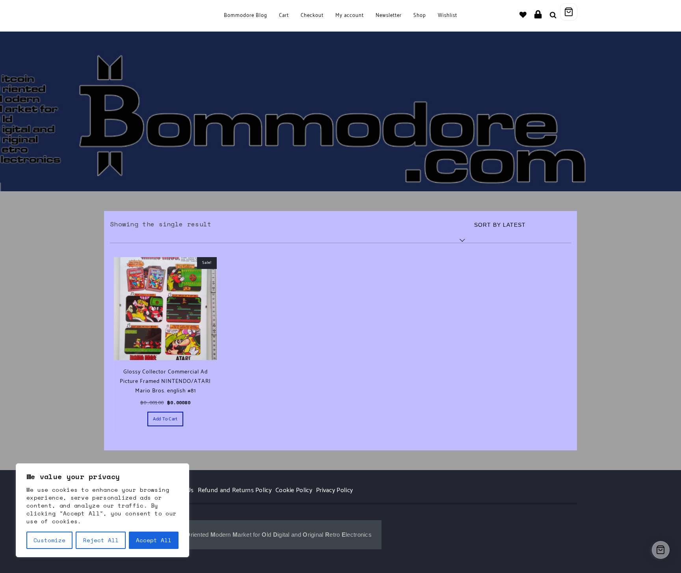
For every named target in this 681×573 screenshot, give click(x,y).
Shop (419, 15)
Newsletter (389, 15)
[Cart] (568, 12)
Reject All (101, 540)
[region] (102, 510)
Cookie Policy (293, 490)
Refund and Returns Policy (235, 490)
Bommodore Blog (245, 15)
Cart (284, 15)
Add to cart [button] (165, 419)
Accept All (153, 540)
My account (349, 15)
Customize (49, 540)
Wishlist (447, 15)
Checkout (312, 15)
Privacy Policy (334, 490)
